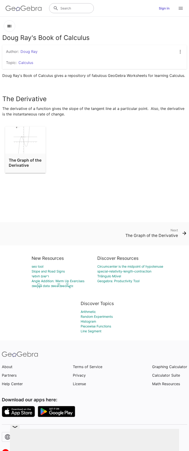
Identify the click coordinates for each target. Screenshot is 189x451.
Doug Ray (29, 51)
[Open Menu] (180, 8)
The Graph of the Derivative (25, 163)
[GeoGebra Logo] (24, 8)
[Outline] (9, 26)
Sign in (164, 8)
